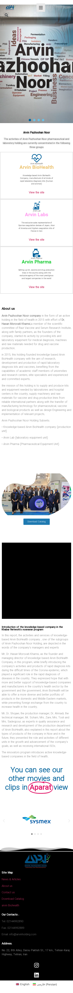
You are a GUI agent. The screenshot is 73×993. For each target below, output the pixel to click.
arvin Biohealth (10, 905)
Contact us (8, 892)
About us (7, 886)
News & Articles (11, 879)
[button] (6, 15)
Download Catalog (13, 899)
